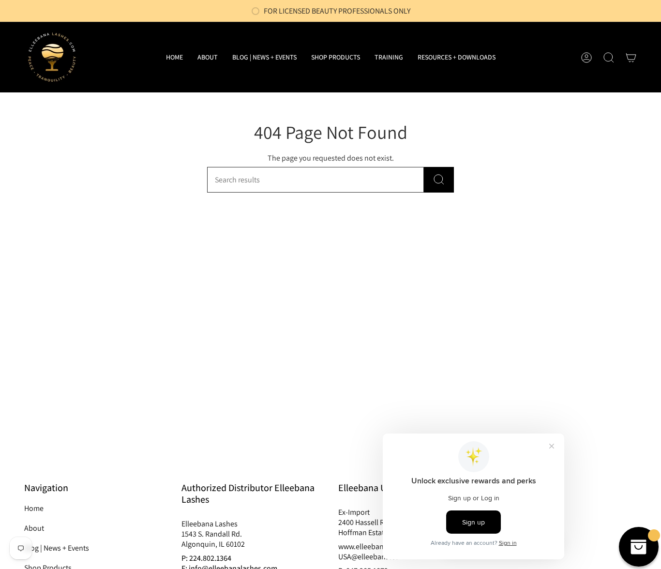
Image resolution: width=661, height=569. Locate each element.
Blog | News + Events (56, 548)
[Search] (439, 180)
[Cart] (631, 57)
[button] (335, 57)
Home (34, 508)
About (34, 528)
